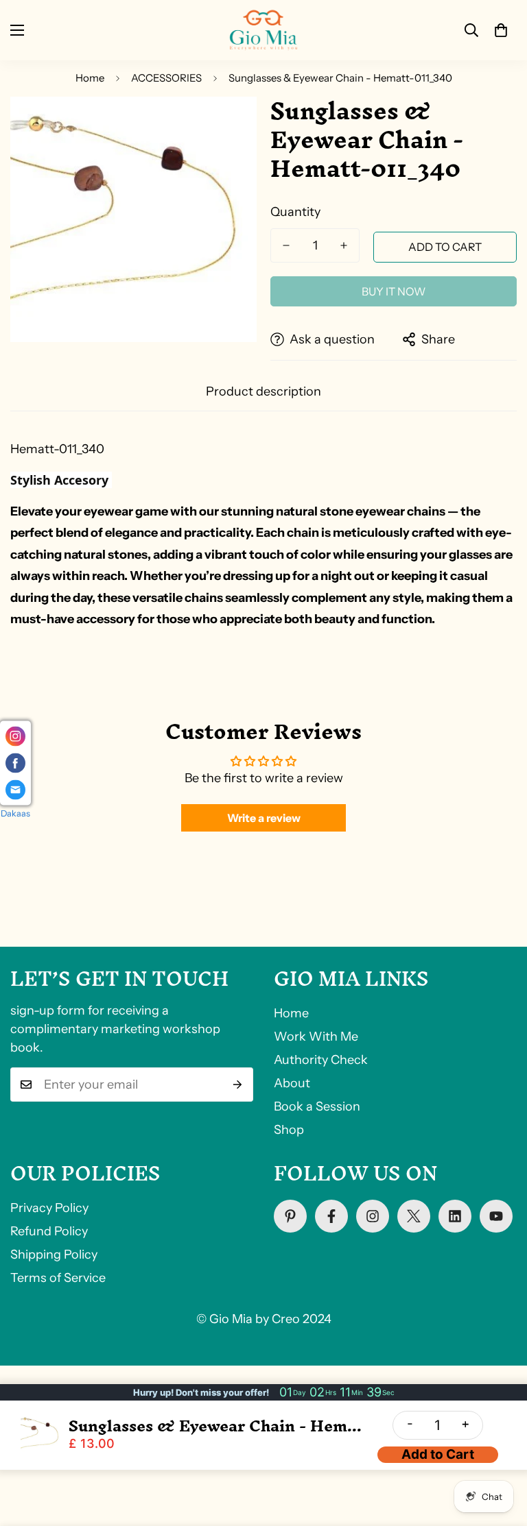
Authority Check (321, 1059)
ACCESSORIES (166, 77)
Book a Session (317, 1106)
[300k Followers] (331, 1216)
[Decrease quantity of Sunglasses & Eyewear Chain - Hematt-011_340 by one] (286, 245)
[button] (501, 30)
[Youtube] (496, 1216)
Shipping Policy (53, 1254)
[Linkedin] (454, 1216)
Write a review (264, 818)
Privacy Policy (49, 1207)
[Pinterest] (290, 1216)
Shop (289, 1129)
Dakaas (15, 813)
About (292, 1083)
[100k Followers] (372, 1216)
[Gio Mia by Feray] (263, 30)
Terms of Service (58, 1277)
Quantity (295, 211)
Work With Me (316, 1036)
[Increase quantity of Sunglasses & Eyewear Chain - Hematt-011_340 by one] (344, 245)
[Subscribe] (237, 1084)
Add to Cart (437, 1454)
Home (89, 77)
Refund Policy (49, 1231)
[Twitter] (413, 1216)
